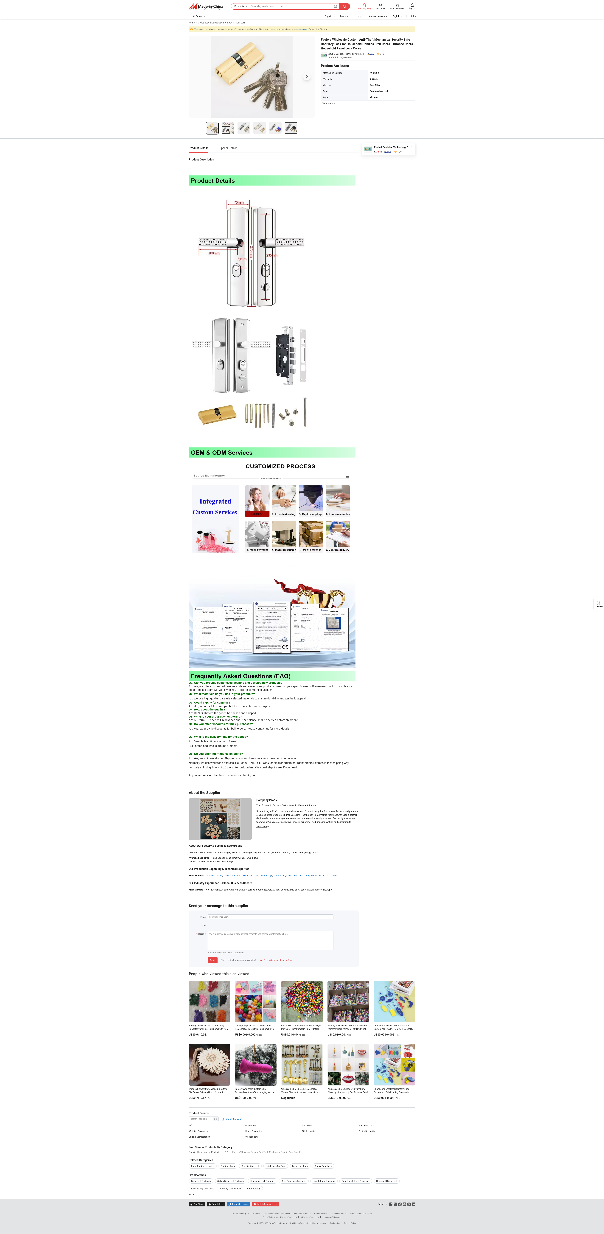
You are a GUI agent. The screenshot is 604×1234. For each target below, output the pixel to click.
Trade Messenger (239, 1204)
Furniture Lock (228, 1166)
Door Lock (240, 22)
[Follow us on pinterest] (409, 1204)
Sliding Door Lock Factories (230, 1181)
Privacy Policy (350, 1223)
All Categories (199, 16)
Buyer (343, 16)
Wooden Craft (365, 1125)
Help (359, 16)
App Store (196, 1204)
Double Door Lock (323, 1166)
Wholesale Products (302, 1213)
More (191, 1194)
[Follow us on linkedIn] (413, 1204)
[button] (335, 6)
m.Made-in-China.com (309, 1217)
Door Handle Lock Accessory (356, 1181)
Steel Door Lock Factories (294, 1181)
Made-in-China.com (288, 1217)
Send (212, 960)
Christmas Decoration (298, 875)
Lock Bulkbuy (253, 1188)
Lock (229, 22)
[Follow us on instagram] (400, 1204)
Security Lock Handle (230, 1188)
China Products (253, 1213)
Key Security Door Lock (202, 1188)
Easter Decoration (367, 1131)
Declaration (335, 1223)
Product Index (356, 1213)
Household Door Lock (386, 1181)
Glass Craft (331, 875)
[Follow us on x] (395, 1204)
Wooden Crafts (214, 875)
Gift (190, 1125)
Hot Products (238, 1213)
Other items (251, 1125)
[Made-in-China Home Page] (206, 6)
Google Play (215, 1204)
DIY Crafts (307, 1125)
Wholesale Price (320, 1213)
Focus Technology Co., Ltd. (280, 1223)
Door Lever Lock (300, 1166)
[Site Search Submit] (344, 6)
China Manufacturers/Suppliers (277, 1213)
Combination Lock (250, 1166)
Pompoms (248, 875)
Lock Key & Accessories (202, 1166)
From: (203, 917)
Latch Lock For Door (276, 1166)
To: (204, 925)
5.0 (378, 151)
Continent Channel (339, 1213)
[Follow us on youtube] (404, 1204)
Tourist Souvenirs (232, 875)
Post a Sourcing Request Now (276, 960)
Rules (413, 16)
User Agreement (319, 1223)
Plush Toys (266, 875)
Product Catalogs (233, 1118)
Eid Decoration (309, 1131)
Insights (368, 1213)
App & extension (377, 16)
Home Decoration (253, 1131)
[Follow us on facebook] (390, 1204)
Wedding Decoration (198, 1131)
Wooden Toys (251, 1136)
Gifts (257, 875)
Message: (201, 933)
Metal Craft (279, 875)
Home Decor (317, 875)
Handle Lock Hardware (324, 1181)
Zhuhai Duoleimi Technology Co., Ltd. (346, 53)
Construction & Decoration (211, 22)
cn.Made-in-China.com (331, 1217)
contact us (303, 29)
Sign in (412, 8)
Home (192, 22)
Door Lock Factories (201, 1181)
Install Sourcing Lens (267, 1204)
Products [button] (239, 6)
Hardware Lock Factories (262, 1181)
